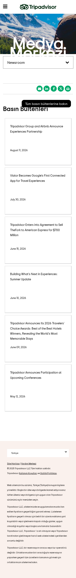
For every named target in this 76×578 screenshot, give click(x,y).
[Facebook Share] (54, 89)
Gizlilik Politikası (48, 473)
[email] (39, 89)
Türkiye (14, 453)
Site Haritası (13, 463)
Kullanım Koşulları (28, 473)
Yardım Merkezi (28, 463)
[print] (68, 89)
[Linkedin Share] (47, 89)
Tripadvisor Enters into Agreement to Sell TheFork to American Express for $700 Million (36, 230)
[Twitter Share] (61, 89)
